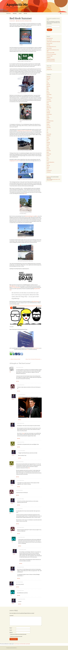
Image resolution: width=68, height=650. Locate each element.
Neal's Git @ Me (49, 48)
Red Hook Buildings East (29, 216)
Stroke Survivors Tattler (50, 52)
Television (48, 165)
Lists (47, 132)
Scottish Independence (50, 162)
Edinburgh (26, 20)
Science (48, 158)
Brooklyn (18, 20)
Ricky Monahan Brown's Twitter (56, 179)
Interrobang (49, 127)
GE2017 (48, 119)
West (37, 216)
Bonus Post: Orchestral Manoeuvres (34, 359)
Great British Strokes (50, 120)
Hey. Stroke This (49, 39)
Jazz (47, 129)
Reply (18, 381)
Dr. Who (48, 109)
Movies (48, 137)
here (29, 467)
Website (11, 632)
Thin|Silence (49, 57)
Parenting (48, 142)
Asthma (48, 82)
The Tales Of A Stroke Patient (51, 54)
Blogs (48, 87)
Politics (48, 147)
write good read (49, 69)
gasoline (25, 193)
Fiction (48, 115)
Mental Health (49, 134)
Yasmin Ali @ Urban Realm (51, 60)
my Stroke (48, 44)
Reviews (48, 155)
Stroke (48, 163)
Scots (48, 160)
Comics (48, 96)
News (48, 140)
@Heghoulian (49, 176)
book (23, 433)
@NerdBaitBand (12, 286)
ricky (13, 399)
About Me (25, 13)
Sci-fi (47, 157)
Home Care (48, 125)
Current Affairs (49, 101)
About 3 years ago (49, 179)
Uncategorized (49, 170)
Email (11, 630)
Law (47, 130)
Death (48, 102)
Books (48, 89)
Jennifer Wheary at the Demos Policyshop (53, 41)
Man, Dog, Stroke (49, 43)
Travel (48, 168)
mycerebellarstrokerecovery (51, 46)
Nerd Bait (29, 20)
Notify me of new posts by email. (16, 636)
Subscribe (49, 29)
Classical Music (22, 20)
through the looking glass (51, 59)
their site (27, 349)
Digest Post (48, 106)
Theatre (48, 167)
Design (48, 104)
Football (48, 117)
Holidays (48, 124)
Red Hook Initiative (35, 348)
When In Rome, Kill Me (15, 359)
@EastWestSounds (35, 301)
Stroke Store (8, 13)
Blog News (15, 13)
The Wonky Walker (50, 55)
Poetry (48, 145)
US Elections (49, 172)
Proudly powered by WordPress (11, 647)
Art (47, 81)
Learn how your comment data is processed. (22, 643)
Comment (12, 615)
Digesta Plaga (49, 107)
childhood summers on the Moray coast (24, 130)
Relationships (49, 153)
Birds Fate (48, 84)
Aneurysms (48, 76)
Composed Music (49, 97)
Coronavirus (49, 99)
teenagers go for (15, 160)
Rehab (48, 152)
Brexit (48, 91)
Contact (20, 13)
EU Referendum (49, 114)
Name (11, 627)
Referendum (49, 150)
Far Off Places (49, 67)
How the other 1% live (22, 237)
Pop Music (48, 148)
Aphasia (48, 79)
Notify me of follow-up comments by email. (18, 634)
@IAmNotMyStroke (50, 38)
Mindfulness (49, 135)
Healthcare (48, 122)
